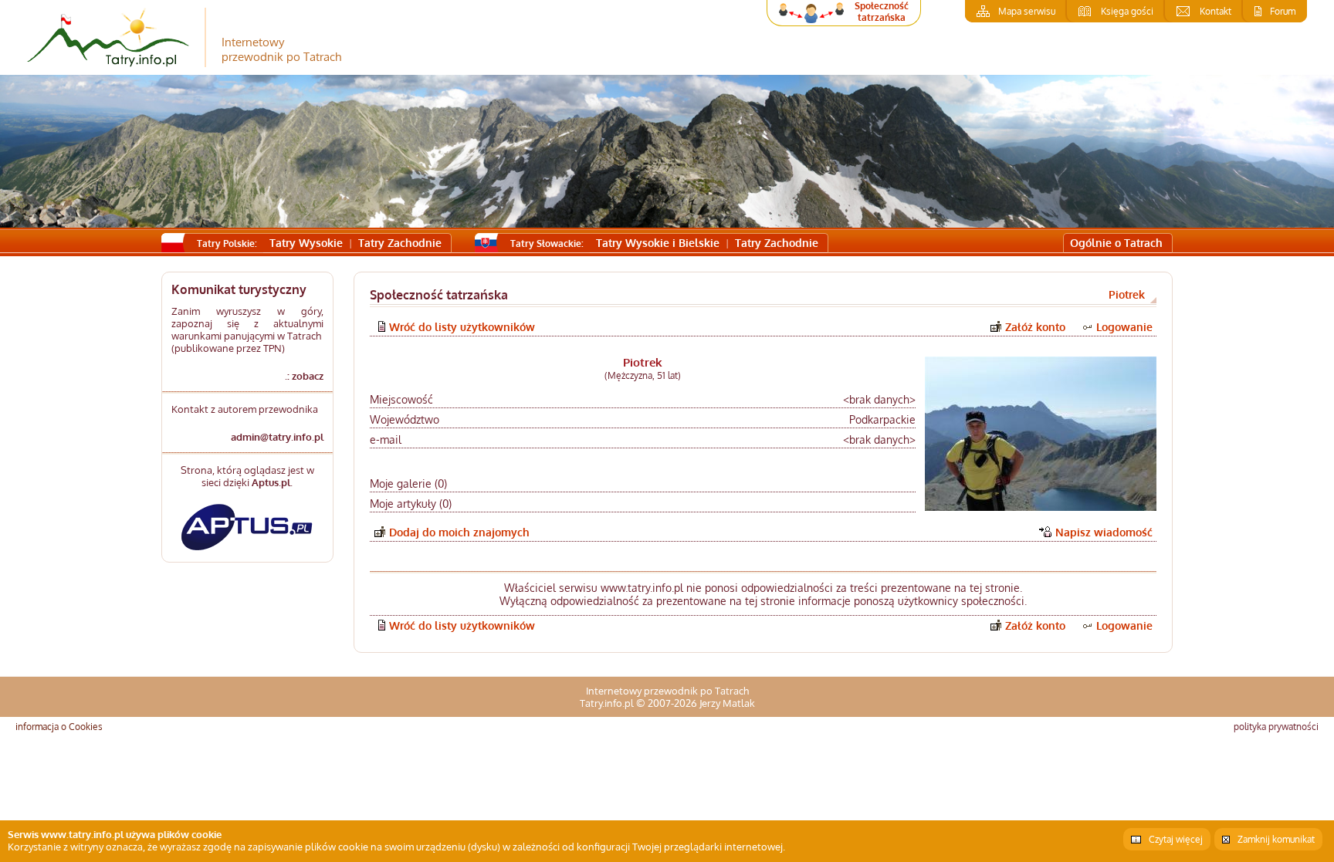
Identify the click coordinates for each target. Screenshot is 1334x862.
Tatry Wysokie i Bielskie (657, 242)
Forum (1282, 11)
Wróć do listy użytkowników (462, 326)
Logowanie (1124, 326)
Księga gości (1127, 11)
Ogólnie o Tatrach (1116, 242)
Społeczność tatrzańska (882, 11)
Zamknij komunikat (1276, 839)
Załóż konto (1035, 326)
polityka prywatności (1276, 726)
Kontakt (1215, 11)
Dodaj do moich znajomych (459, 532)
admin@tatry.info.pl (277, 437)
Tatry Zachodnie (400, 242)
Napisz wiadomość (1104, 532)
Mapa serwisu (1026, 11)
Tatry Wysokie (306, 242)
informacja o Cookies (59, 726)
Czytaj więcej (1176, 839)
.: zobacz (304, 376)
